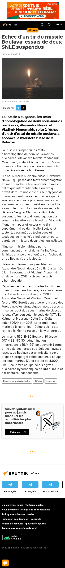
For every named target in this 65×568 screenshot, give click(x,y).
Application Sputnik (35, 523)
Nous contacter (10, 509)
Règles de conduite (12, 523)
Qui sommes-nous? (12, 504)
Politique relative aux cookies (18, 514)
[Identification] (41, 24)
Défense (38, 381)
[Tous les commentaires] (5, 563)
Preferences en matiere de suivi (19, 528)
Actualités (50, 381)
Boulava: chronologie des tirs (16, 381)
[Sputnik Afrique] (10, 25)
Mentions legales (34, 504)
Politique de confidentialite (35, 509)
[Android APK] (12, 538)
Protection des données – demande (21, 518)
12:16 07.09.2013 (11, 53)
